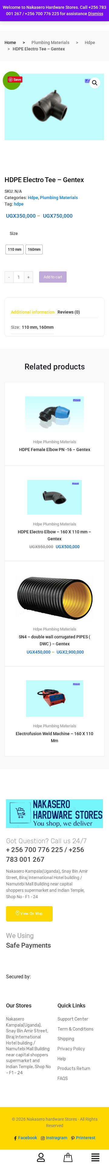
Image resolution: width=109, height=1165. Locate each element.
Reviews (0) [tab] (69, 312)
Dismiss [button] (95, 13)
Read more (58, 777)
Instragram (56, 1137)
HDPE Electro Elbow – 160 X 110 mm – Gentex (54, 535)
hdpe (19, 204)
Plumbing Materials (50, 42)
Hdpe (90, 42)
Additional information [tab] (32, 312)
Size (14, 233)
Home (10, 42)
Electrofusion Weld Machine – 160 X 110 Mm (54, 737)
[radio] (14, 249)
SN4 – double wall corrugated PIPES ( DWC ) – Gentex (54, 640)
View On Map (31, 914)
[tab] (32, 314)
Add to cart (53, 277)
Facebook (27, 1137)
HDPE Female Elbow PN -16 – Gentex (54, 449)
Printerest (85, 1137)
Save (17, 79)
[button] (94, 82)
